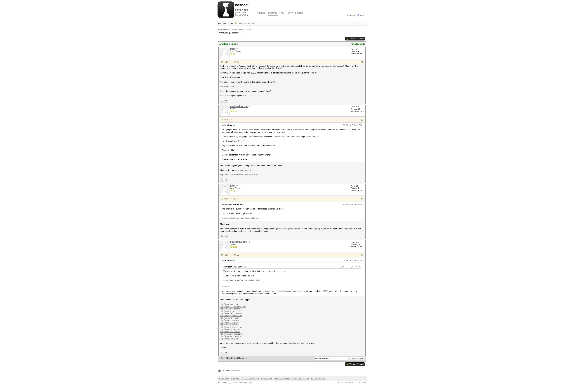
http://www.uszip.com (229, 338)
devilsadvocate (239, 106)
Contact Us (235, 378)
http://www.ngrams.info (287, 229)
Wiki (281, 12)
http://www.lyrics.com (229, 304)
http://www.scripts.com (230, 331)
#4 (362, 255)
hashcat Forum (224, 30)
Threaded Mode (357, 43)
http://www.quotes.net (229, 325)
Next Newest (239, 358)
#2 (362, 120)
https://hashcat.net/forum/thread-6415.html (239, 175)
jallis (232, 48)
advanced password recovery (241, 9)
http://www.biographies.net (231, 309)
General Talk (242, 30)
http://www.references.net (231, 327)
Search (352, 15)
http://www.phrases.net (230, 320)
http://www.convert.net (230, 311)
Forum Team (224, 378)
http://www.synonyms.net (231, 336)
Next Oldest (226, 358)
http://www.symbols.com (231, 334)
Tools (289, 12)
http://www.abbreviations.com (233, 306)
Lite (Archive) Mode (282, 378)
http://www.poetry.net (229, 322)
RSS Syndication (318, 378)
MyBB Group (248, 383)
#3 (362, 199)
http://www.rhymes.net (230, 329)
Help (362, 15)
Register (247, 23)
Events (299, 12)
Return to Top (266, 378)
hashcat (261, 12)
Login (240, 23)
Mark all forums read (300, 378)
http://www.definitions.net (231, 313)
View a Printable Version (231, 370)
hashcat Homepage (250, 378)
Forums (272, 12)
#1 (362, 62)
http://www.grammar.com (231, 315)
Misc (234, 30)
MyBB (230, 383)
